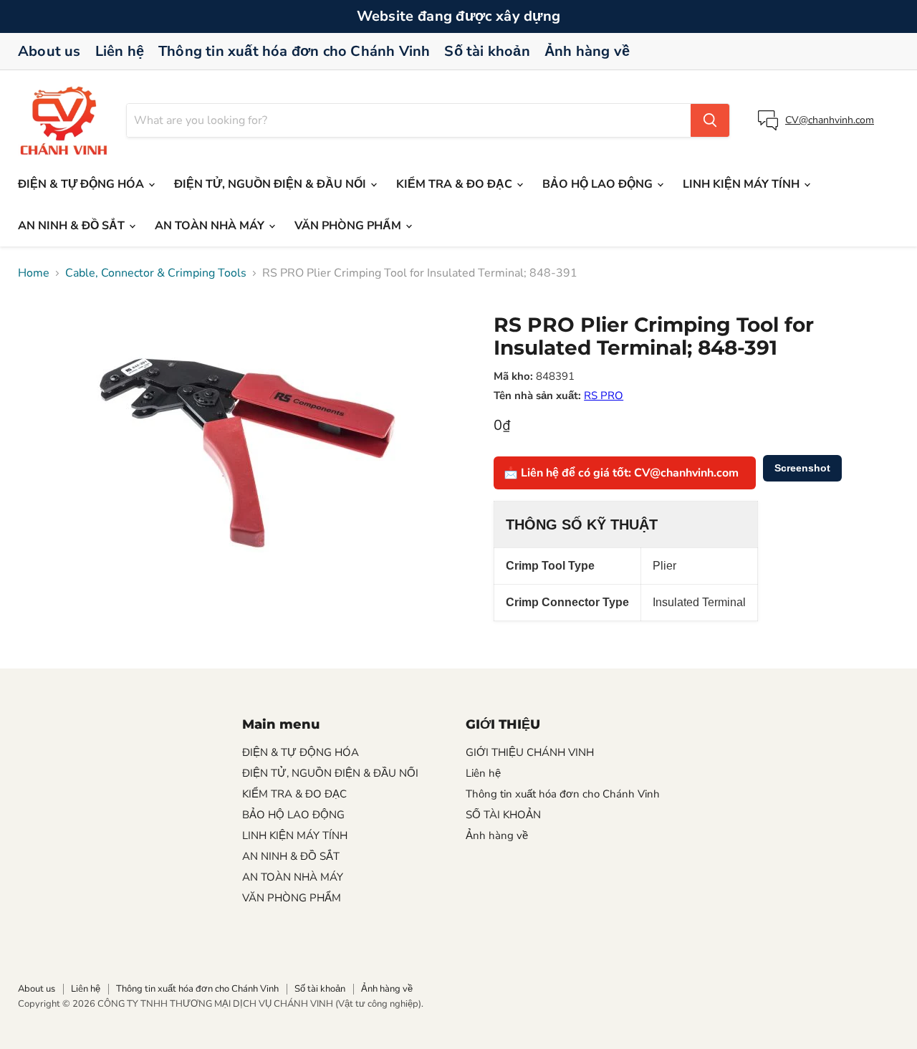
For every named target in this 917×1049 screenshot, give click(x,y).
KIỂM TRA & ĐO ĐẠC (455, 184)
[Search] (710, 120)
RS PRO (603, 395)
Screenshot (802, 468)
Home (33, 273)
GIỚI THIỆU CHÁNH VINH (530, 752)
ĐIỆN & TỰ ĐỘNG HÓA (82, 184)
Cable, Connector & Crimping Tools (155, 273)
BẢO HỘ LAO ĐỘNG (599, 184)
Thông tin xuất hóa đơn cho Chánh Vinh (294, 51)
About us (49, 51)
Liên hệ (119, 51)
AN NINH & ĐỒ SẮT (73, 226)
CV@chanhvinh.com (829, 120)
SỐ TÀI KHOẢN (503, 815)
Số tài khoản (486, 51)
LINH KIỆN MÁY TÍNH (742, 184)
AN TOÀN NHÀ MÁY (211, 226)
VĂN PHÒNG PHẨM (349, 226)
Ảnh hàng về (587, 51)
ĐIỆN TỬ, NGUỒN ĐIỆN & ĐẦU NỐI (271, 184)
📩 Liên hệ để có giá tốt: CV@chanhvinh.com (621, 473)
